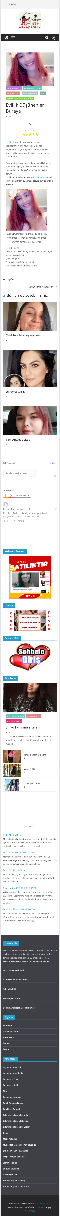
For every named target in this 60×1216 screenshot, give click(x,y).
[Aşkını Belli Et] (12, 770)
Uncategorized (10, 1174)
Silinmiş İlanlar (10, 1162)
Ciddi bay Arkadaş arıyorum (24, 335)
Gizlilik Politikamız (12, 1031)
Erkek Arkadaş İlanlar (13, 1103)
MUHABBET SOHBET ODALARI (22, 852)
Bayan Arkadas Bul (14, 88)
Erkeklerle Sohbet (11, 1109)
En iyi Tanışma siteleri (23, 727)
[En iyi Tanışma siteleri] (30, 697)
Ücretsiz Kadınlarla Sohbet (36, 754)
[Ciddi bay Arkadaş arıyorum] (30, 304)
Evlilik (8, 142)
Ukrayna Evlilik (15, 392)
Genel (43, 93)
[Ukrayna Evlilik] (30, 351)
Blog (5, 1091)
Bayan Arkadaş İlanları (32, 88)
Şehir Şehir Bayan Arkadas (15, 1150)
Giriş (54, 463)
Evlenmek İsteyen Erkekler (15, 1121)
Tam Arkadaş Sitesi (18, 440)
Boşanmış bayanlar (30, 93)
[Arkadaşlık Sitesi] (6, 37)
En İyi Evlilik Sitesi (18, 870)
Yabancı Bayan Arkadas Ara (16, 1186)
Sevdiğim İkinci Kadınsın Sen (22, 909)
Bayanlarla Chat (13, 93)
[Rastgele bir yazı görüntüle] (53, 37)
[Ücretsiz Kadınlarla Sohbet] (12, 756)
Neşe (5, 888)
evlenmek (47, 177)
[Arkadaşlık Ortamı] (12, 785)
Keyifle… (10, 279)
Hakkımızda (8, 1037)
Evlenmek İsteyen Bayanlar (16, 1115)
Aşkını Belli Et (30, 769)
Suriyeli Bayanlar (11, 1168)
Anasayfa (7, 1025)
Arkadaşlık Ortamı (31, 783)
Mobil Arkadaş (10, 1139)
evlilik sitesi (36, 177)
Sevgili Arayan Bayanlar (14, 1156)
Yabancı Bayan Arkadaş (14, 1180)
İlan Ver (6, 1043)
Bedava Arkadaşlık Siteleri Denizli (19, 1007)
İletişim (6, 1049)
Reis (5, 834)
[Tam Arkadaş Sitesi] (30, 408)
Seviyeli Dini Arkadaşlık (41, 286)
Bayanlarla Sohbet (14, 721)
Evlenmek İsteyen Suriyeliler (16, 1126)
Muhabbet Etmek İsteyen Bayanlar (20, 98)
